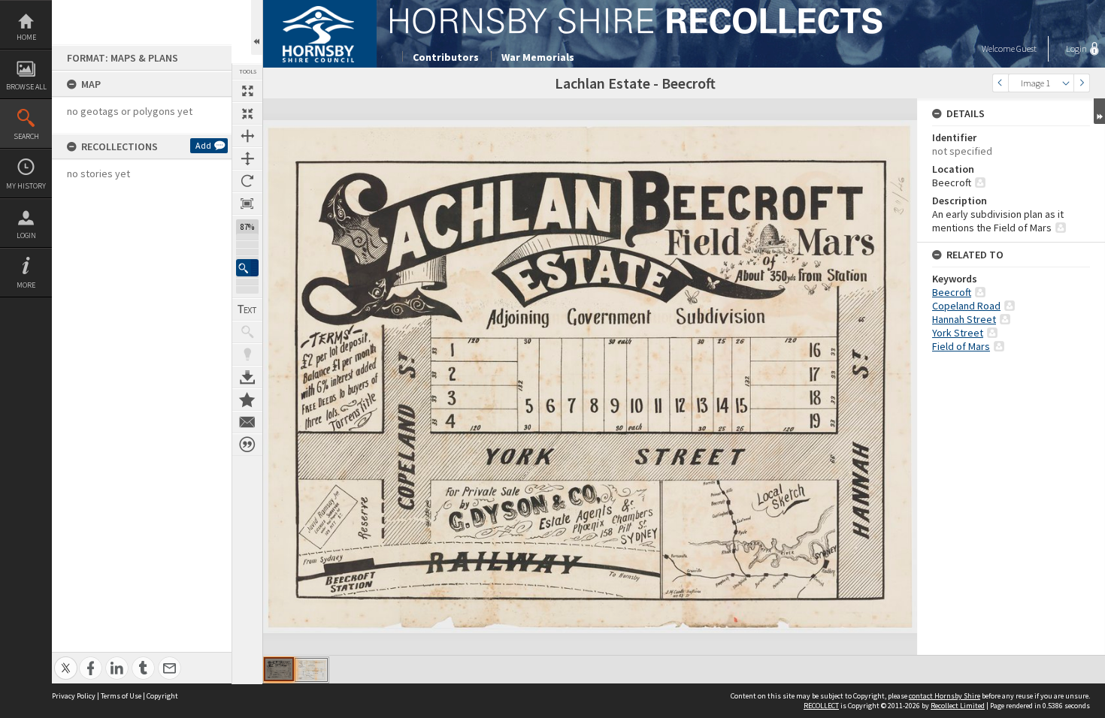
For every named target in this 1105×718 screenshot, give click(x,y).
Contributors (446, 57)
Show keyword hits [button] (247, 332)
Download (247, 377)
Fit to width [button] (247, 136)
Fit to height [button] (247, 158)
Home (26, 37)
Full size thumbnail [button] (247, 91)
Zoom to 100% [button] (247, 203)
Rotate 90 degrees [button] (247, 181)
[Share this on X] (65, 660)
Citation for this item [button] (247, 444)
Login (26, 235)
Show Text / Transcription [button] (247, 309)
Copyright (162, 696)
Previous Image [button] (1000, 83)
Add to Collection (247, 399)
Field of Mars (961, 346)
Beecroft (951, 292)
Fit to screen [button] (247, 113)
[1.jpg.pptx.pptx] (279, 669)
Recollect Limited (958, 705)
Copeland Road (966, 305)
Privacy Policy (73, 696)
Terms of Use (121, 696)
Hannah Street (964, 319)
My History (26, 186)
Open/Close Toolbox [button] (256, 27)
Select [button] (1065, 83)
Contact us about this (247, 422)
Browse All (26, 87)
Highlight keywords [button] (247, 354)
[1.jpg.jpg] (311, 670)
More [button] (26, 285)
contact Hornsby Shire (944, 696)
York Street (957, 332)
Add (203, 145)
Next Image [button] (1081, 83)
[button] (247, 267)
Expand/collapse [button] (1099, 111)
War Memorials (537, 57)
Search (26, 136)
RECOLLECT (821, 705)
